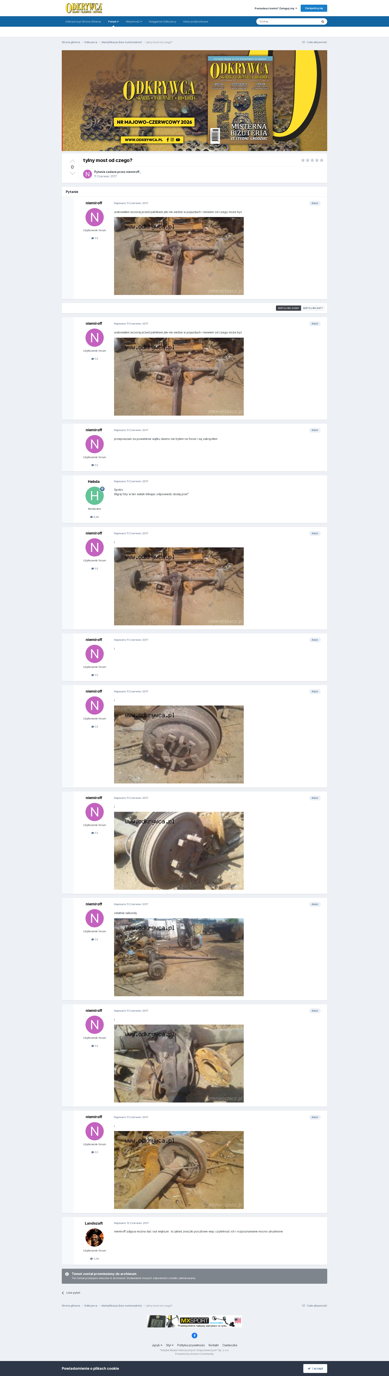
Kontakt (214, 1345)
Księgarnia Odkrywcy (162, 21)
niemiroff (132, 171)
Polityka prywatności (191, 1345)
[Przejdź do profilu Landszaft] (94, 1237)
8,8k (96, 516)
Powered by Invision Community (194, 1353)
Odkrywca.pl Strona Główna (83, 21)
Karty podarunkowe (195, 21)
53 (96, 238)
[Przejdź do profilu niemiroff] (87, 174)
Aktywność (133, 21)
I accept (317, 1368)
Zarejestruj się (314, 8)
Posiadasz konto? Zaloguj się (275, 8)
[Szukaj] (322, 21)
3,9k (96, 1258)
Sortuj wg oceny (288, 308)
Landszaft (94, 1223)
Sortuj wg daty (313, 308)
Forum (112, 21)
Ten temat (307, 21)
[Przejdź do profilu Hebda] (94, 496)
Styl (169, 1345)
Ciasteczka (229, 1345)
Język (156, 1345)
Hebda (94, 481)
